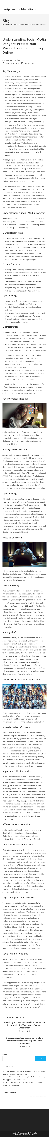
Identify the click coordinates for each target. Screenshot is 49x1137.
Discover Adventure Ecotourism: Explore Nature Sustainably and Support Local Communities (24, 1041)
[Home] (3, 24)
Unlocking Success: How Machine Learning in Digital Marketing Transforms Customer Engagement (24, 1025)
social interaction (9, 189)
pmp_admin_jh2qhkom (15, 60)
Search (4, 1055)
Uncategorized (30, 63)
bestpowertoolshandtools (19, 9)
